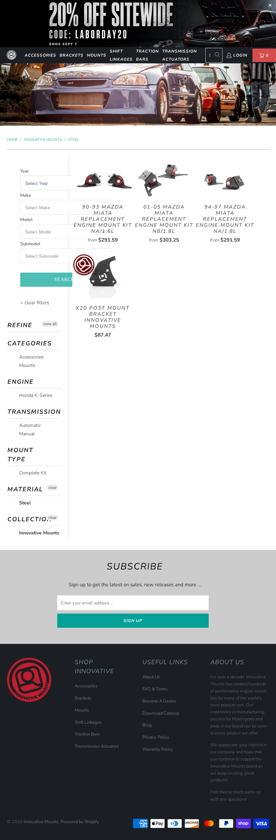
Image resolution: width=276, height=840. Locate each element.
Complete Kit (32, 473)
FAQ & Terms (155, 689)
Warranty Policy (157, 749)
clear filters (34, 302)
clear (52, 487)
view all (50, 323)
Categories (29, 343)
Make (25, 195)
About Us (151, 677)
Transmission (34, 412)
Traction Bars (147, 55)
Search (64, 279)
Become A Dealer (159, 701)
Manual (26, 434)
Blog (147, 725)
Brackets (71, 55)
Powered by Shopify (80, 822)
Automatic (29, 425)
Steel (24, 503)
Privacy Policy (155, 737)
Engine (20, 382)
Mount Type (20, 454)
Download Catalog (160, 713)
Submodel (30, 244)
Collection (29, 519)
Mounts (96, 55)
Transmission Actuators (179, 55)
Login (240, 55)
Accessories (40, 55)
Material (25, 489)
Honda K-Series (35, 395)
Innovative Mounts (38, 533)
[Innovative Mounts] (11, 55)
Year (24, 171)
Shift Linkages (121, 55)
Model (26, 220)
